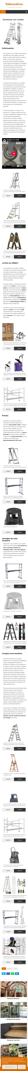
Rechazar (22, 1066)
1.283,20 (8, 195)
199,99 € (8, 901)
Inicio (3, 11)
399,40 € (8, 840)
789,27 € (8, 226)
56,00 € (8, 532)
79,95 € (8, 870)
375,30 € (8, 348)
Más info (20, 195)
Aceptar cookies (10, 1066)
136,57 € (8, 378)
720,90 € (8, 471)
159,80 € (8, 647)
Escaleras (9, 968)
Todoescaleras (14, 4)
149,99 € (8, 501)
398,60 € (8, 748)
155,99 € (8, 586)
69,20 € (8, 809)
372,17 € (8, 409)
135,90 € (8, 962)
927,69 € (8, 256)
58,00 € (8, 616)
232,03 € (8, 779)
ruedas (15, 968)
